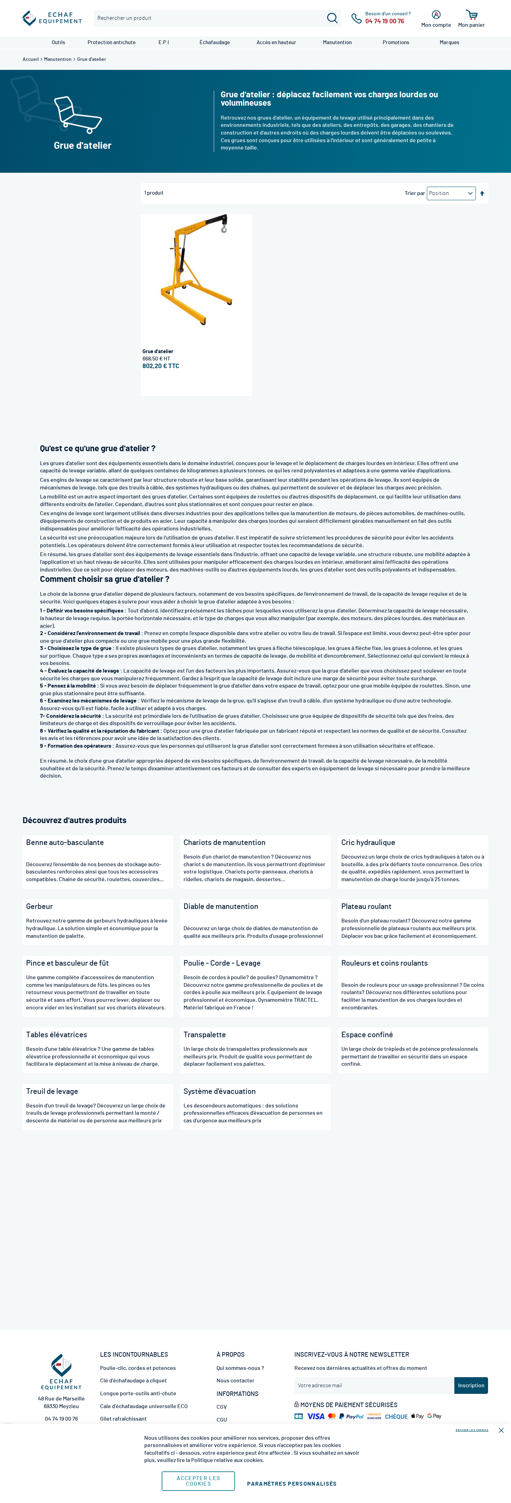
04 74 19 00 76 (61, 1419)
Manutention (58, 59)
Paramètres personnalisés (292, 1484)
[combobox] (217, 18)
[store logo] (52, 18)
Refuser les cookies (472, 1430)
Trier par (415, 193)
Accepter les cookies (198, 1481)
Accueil (31, 59)
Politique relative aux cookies (227, 1460)
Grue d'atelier (158, 351)
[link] (58, 42)
